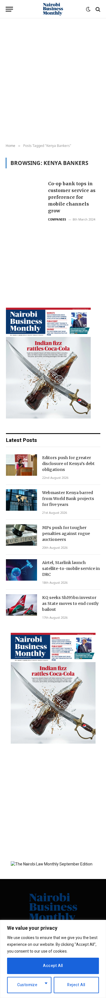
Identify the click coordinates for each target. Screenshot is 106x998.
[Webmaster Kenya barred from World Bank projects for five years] (21, 500)
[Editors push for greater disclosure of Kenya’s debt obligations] (21, 465)
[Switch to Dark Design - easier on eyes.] (88, 9)
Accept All (53, 966)
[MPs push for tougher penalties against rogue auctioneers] (21, 535)
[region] (53, 959)
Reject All (76, 985)
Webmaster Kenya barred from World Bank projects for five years (68, 498)
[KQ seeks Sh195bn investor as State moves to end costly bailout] (21, 605)
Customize (27, 985)
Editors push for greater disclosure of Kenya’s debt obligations (68, 463)
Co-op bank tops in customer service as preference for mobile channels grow (72, 197)
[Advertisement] (53, 81)
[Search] (97, 9)
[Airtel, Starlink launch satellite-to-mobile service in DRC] (21, 570)
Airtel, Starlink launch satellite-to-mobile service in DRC (71, 568)
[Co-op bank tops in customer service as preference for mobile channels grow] (25, 229)
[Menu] (9, 9)
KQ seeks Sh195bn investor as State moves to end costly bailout (70, 603)
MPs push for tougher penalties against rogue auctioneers (66, 533)
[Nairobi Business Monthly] (53, 9)
